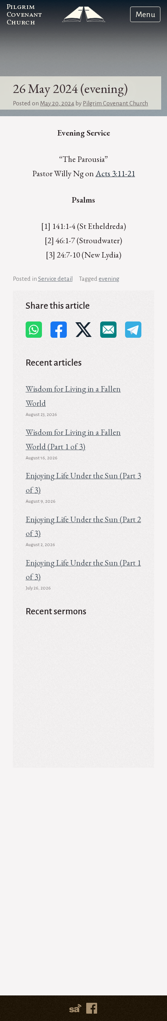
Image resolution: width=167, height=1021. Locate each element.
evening (109, 279)
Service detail (55, 279)
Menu (145, 14)
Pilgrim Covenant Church (24, 15)
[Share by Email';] (108, 329)
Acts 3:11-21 (115, 173)
